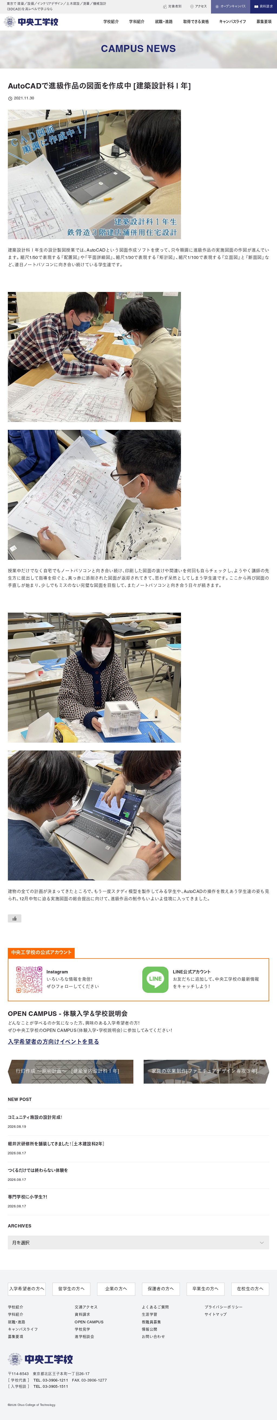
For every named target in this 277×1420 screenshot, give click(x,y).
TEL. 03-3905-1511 (51, 1387)
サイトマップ (216, 1315)
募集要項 (15, 1337)
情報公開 (149, 1329)
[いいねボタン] (14, 918)
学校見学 (82, 1329)
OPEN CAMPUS (89, 1322)
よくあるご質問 (155, 1307)
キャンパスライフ (23, 1329)
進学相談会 (84, 1337)
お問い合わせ (153, 1337)
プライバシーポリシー (224, 1307)
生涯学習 (149, 1315)
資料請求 (82, 1315)
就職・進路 (16, 1322)
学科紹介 (15, 1315)
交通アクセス (86, 1307)
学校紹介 (15, 1307)
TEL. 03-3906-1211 (51, 1380)
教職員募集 (151, 1322)
